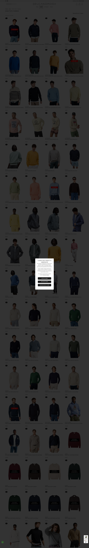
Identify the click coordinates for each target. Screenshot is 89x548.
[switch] (86, 542)
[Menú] (87, 535)
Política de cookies (46, 275)
